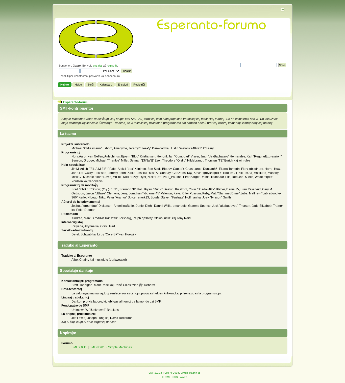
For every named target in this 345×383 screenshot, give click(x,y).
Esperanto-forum (75, 102)
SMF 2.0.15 (79, 347)
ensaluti (97, 65)
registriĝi (112, 65)
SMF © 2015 (98, 347)
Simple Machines (120, 347)
